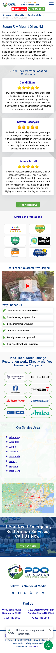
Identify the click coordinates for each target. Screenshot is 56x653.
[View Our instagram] (43, 593)
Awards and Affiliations (28, 216)
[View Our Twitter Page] (13, 593)
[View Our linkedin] (37, 593)
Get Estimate (20, 9)
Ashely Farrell (28, 161)
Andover (13, 451)
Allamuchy (14, 437)
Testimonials (34, 15)
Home (7, 15)
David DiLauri (28, 82)
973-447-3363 (37, 9)
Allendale (14, 442)
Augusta (13, 466)
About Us (19, 15)
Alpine (12, 447)
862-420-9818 (41, 618)
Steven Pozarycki (28, 121)
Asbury (12, 461)
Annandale (14, 456)
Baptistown (15, 471)
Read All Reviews (28, 205)
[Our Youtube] (31, 593)
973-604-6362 (28, 546)
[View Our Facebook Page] (19, 593)
